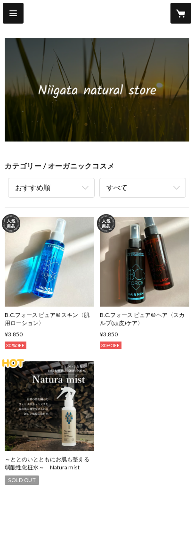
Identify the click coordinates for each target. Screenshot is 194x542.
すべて (117, 187)
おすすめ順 (32, 187)
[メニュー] (13, 13)
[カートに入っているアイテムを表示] (180, 13)
